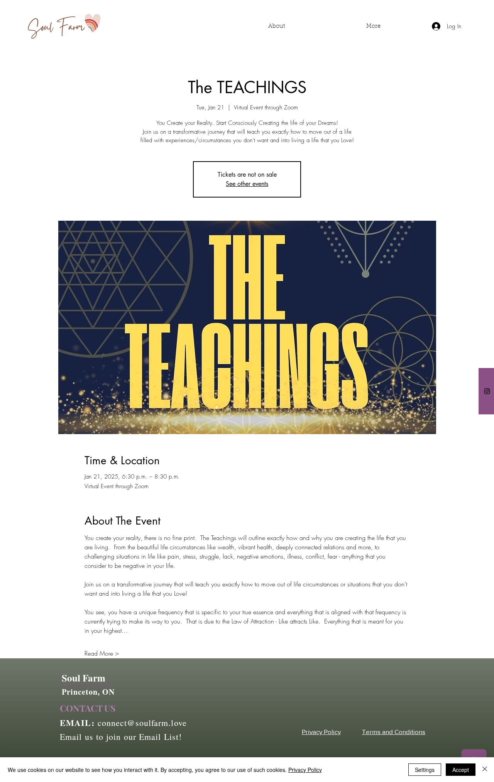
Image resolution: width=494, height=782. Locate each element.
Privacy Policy (305, 769)
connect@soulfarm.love (142, 722)
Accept (460, 769)
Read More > (102, 653)
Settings (425, 769)
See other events (247, 184)
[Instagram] (487, 391)
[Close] (484, 769)
